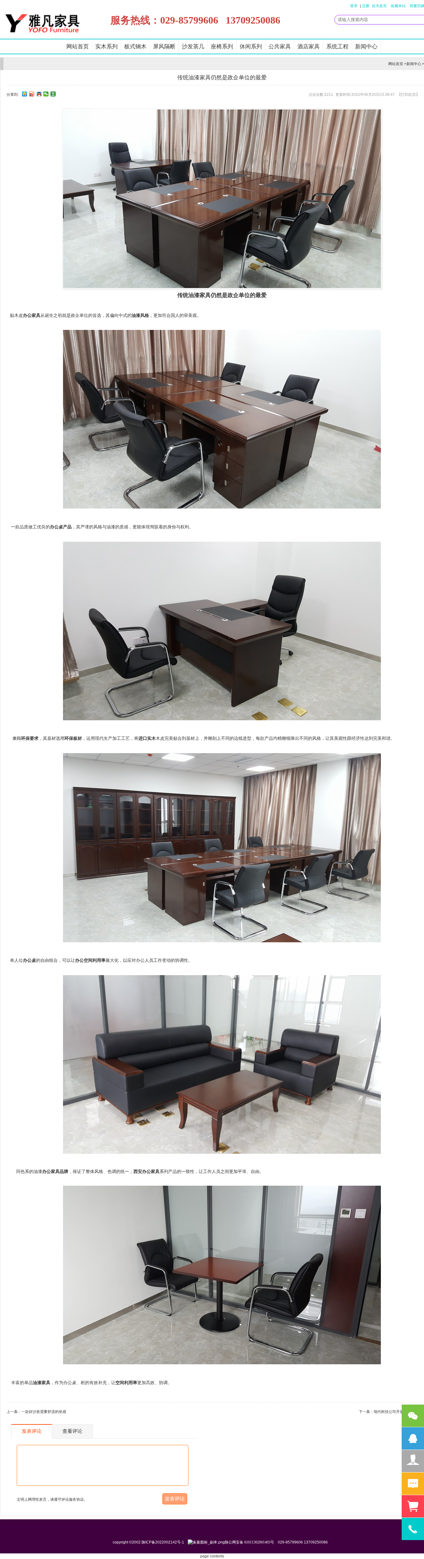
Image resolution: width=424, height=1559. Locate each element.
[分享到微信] (46, 93)
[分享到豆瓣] (53, 93)
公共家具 (279, 46)
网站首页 (77, 46)
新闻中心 (366, 46)
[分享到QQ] (39, 93)
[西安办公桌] (222, 1152)
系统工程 (337, 46)
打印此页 (408, 94)
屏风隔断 (164, 46)
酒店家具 (308, 46)
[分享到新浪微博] (31, 93)
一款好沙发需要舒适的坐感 (43, 1412)
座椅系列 (222, 46)
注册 (365, 6)
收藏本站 (398, 6)
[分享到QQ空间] (24, 93)
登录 (354, 6)
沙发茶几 (193, 46)
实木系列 (106, 46)
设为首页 (379, 6)
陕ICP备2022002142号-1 (163, 1542)
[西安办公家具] (222, 507)
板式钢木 (135, 46)
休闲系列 (251, 46)
